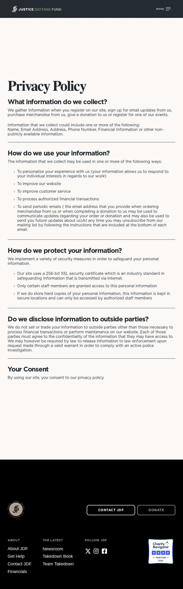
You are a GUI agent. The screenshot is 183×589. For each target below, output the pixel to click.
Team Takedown (58, 564)
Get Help (16, 556)
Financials (17, 571)
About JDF (18, 549)
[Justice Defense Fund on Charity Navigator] (160, 557)
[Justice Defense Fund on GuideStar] (131, 557)
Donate (156, 510)
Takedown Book (58, 556)
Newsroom (53, 549)
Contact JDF (111, 510)
